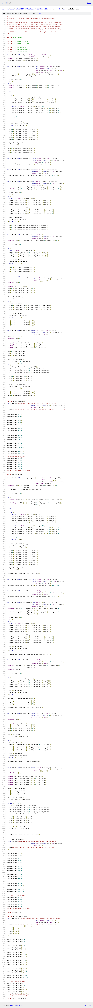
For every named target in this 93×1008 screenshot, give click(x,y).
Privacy (16, 1005)
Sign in (89, 3)
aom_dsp (58, 9)
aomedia (5, 9)
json (89, 1005)
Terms (21, 1005)
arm (64, 9)
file (39, 13)
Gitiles (11, 1005)
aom (12, 9)
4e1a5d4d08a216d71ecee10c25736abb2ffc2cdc (33, 9)
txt (85, 1005)
